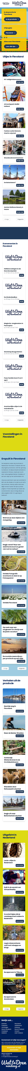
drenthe (4, 1024)
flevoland (18, 1024)
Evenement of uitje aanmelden (14, 1049)
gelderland (18, 1025)
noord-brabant (6, 1029)
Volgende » (21, 219)
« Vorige (6, 1009)
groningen (5, 1027)
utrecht (17, 1031)
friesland (4, 1025)
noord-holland (19, 1029)
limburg (17, 1027)
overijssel (5, 1031)
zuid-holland (19, 1033)
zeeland (4, 1033)
